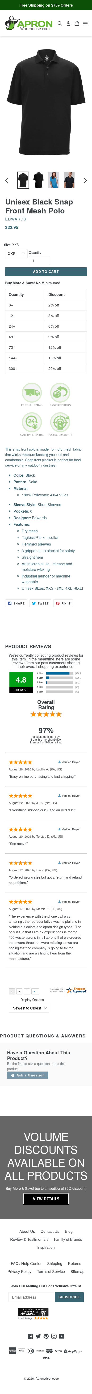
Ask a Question (30, 1075)
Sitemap (77, 1271)
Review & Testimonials (29, 1239)
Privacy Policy (19, 1271)
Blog (69, 1231)
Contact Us (50, 1231)
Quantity (35, 252)
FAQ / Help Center (26, 1263)
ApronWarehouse (47, 1378)
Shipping (54, 1263)
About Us (27, 1231)
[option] (23, 180)
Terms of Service (51, 1271)
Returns (74, 1263)
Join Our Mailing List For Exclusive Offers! (46, 1286)
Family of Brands (68, 1239)
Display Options (32, 999)
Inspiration (46, 1247)
